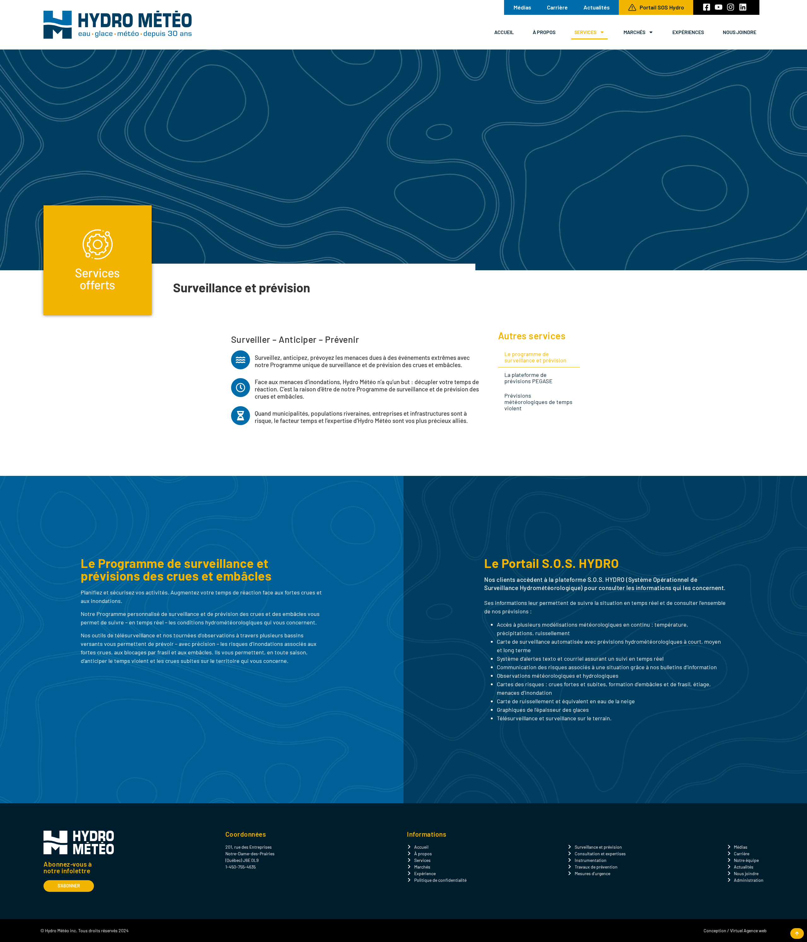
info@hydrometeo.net (246, 873)
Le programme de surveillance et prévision (535, 357)
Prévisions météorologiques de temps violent (538, 402)
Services (585, 32)
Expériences (688, 32)
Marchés (634, 32)
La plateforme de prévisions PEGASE (528, 377)
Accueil (504, 32)
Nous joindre (739, 32)
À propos (544, 32)
